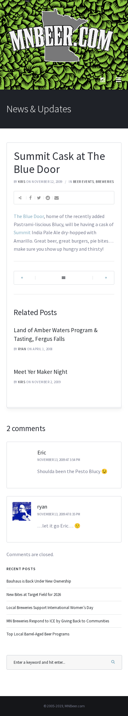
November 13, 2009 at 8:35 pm (58, 514)
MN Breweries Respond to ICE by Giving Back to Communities (58, 621)
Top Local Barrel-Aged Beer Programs (38, 634)
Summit (22, 232)
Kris (21, 181)
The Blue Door (29, 216)
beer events (83, 181)
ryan (22, 349)
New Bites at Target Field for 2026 (34, 594)
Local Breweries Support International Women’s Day (50, 607)
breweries (105, 181)
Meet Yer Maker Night (40, 371)
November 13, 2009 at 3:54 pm (58, 460)
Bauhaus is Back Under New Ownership (39, 581)
